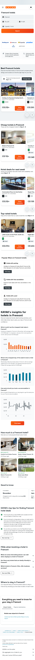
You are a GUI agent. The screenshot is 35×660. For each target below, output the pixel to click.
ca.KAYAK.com (8, 630)
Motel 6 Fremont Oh (8, 146)
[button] (3, 7)
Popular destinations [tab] (19, 607)
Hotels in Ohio (20, 632)
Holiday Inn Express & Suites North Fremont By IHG (13, 98)
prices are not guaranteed (8, 644)
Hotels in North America (23, 630)
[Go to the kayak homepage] (11, 7)
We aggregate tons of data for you (12, 652)
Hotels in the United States (9, 632)
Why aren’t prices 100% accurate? (12, 655)
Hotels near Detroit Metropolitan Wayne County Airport (16, 617)
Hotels (14, 630)
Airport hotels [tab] (7, 607)
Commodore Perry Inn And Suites (12, 192)
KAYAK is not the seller (8, 649)
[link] (8, 271)
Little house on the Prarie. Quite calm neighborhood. (13, 234)
